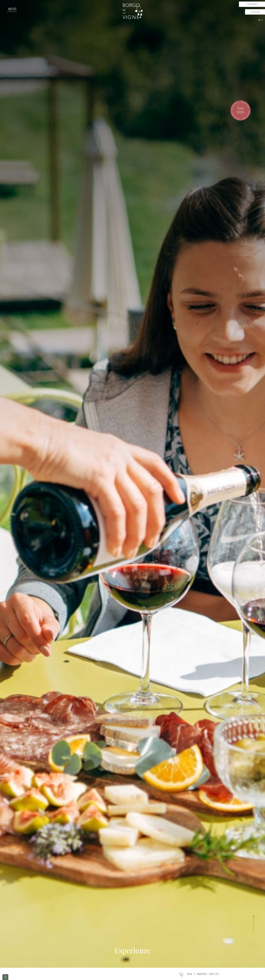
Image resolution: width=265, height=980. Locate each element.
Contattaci (252, 4)
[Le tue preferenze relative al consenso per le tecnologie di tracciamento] (5, 977)
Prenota (255, 11)
